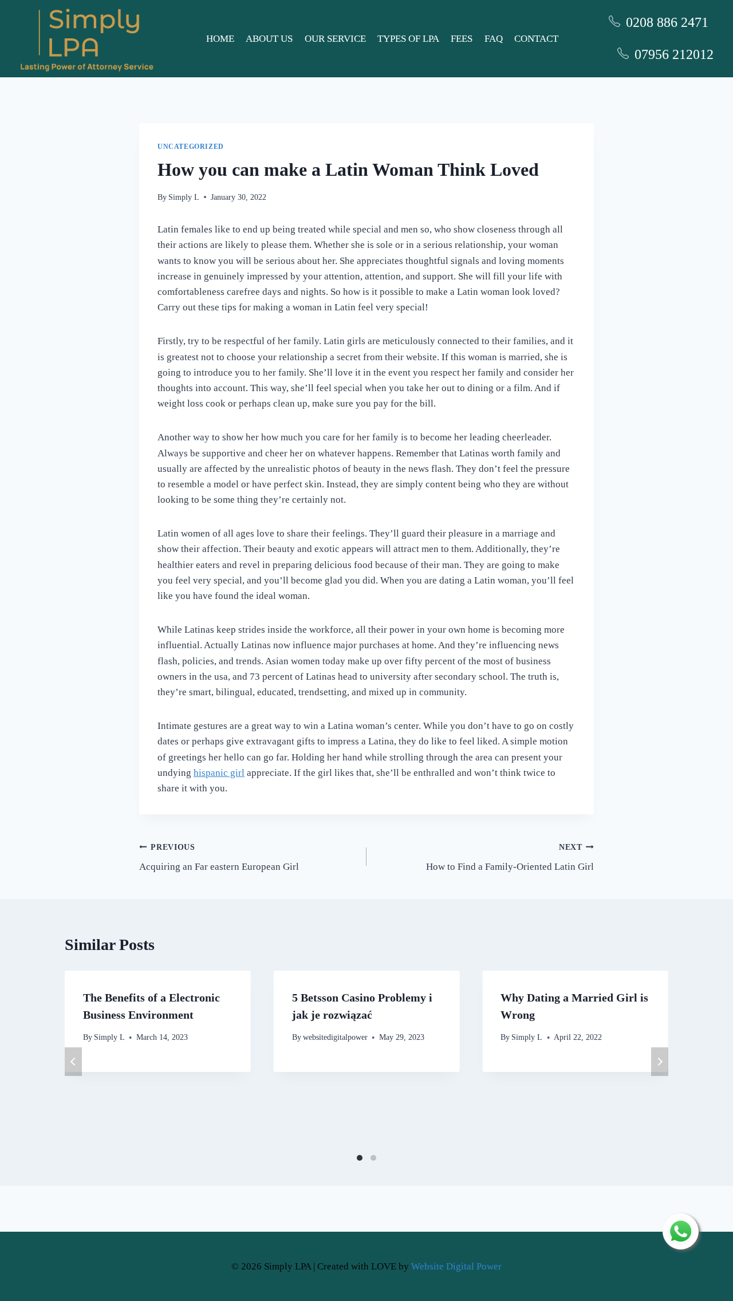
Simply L (183, 197)
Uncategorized (190, 147)
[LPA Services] (87, 38)
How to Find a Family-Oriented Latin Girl (510, 858)
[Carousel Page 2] (373, 1158)
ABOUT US (269, 38)
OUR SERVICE (335, 38)
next (659, 1061)
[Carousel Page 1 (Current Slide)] (359, 1158)
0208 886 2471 (667, 22)
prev (73, 1061)
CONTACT (536, 38)
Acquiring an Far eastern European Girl (219, 858)
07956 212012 (674, 54)
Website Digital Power (456, 1266)
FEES (461, 38)
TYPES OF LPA (408, 38)
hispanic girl (219, 772)
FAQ (493, 38)
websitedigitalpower (335, 1037)
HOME (220, 38)
